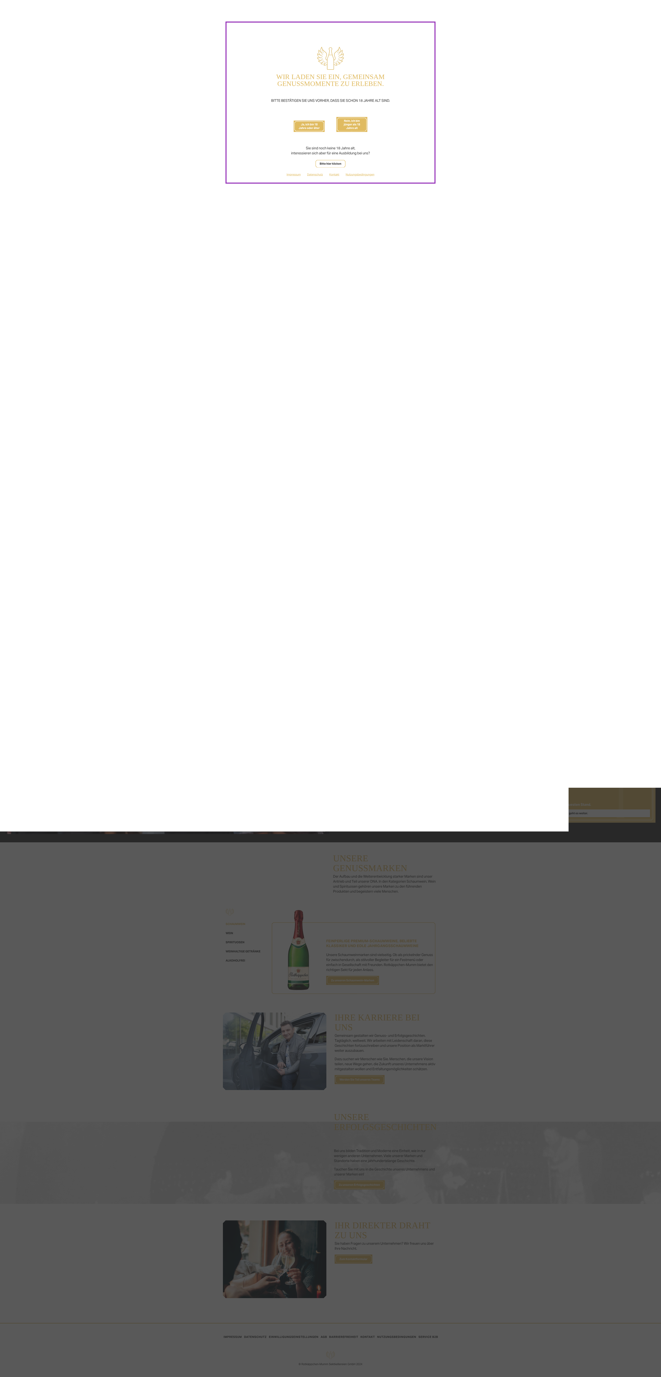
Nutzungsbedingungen (360, 174)
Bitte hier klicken (330, 164)
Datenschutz (315, 174)
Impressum (294, 174)
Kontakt (334, 174)
